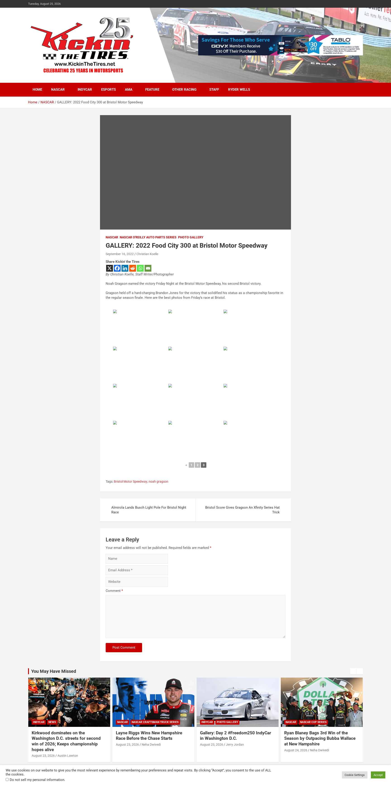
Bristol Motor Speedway (130, 481)
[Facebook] (117, 268)
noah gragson (158, 481)
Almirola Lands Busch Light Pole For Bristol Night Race (148, 509)
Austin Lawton (67, 755)
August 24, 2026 (295, 750)
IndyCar (85, 90)
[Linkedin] (125, 268)
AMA (128, 90)
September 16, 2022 (120, 254)
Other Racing (184, 90)
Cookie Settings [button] (355, 775)
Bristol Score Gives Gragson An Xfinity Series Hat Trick (242, 509)
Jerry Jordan (235, 744)
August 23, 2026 (43, 755)
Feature (152, 90)
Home (37, 90)
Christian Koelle (147, 254)
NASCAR (58, 90)
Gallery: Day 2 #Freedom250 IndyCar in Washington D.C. (235, 735)
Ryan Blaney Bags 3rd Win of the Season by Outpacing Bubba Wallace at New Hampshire (319, 738)
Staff (214, 90)
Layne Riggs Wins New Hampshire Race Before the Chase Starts (149, 735)
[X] (109, 268)
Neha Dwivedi (151, 744)
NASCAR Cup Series (313, 722)
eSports (108, 90)
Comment (114, 591)
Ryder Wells (239, 90)
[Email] (148, 268)
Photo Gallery (190, 237)
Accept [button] (378, 775)
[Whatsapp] (140, 268)
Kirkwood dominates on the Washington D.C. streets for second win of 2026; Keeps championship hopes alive (66, 741)
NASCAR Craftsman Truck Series (155, 722)
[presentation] (353, 671)
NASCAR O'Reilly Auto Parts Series (148, 237)
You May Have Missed (53, 671)
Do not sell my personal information (37, 780)
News (52, 722)
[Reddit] (132, 268)
